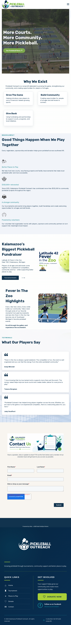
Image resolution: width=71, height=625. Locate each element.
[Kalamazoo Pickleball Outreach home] (35, 545)
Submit (58, 505)
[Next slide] (65, 309)
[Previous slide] (40, 309)
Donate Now (52, 597)
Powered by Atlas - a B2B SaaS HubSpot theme (35, 526)
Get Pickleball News (13, 50)
